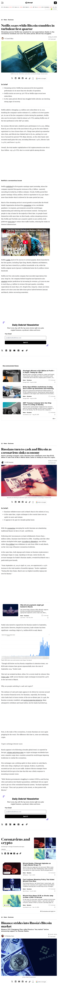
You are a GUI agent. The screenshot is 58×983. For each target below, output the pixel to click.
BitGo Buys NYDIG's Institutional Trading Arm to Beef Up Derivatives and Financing (38, 387)
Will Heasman (9, 462)
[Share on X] (12, 78)
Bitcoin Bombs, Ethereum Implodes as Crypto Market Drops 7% (37, 864)
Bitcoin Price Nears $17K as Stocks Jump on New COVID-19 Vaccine (38, 896)
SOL (54, 7)
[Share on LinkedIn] (15, 78)
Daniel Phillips (9, 38)
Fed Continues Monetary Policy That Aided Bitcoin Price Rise (38, 880)
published (9, 186)
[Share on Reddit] (26, 78)
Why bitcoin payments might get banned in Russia (32, 606)
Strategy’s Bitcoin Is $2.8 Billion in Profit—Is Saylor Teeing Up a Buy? (38, 371)
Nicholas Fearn (10, 936)
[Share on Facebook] (22, 78)
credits (8, 260)
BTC (2, 7)
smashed (4, 281)
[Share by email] (19, 78)
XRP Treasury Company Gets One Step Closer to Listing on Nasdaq (37, 403)
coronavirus (27, 205)
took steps (11, 222)
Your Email (8, 334)
